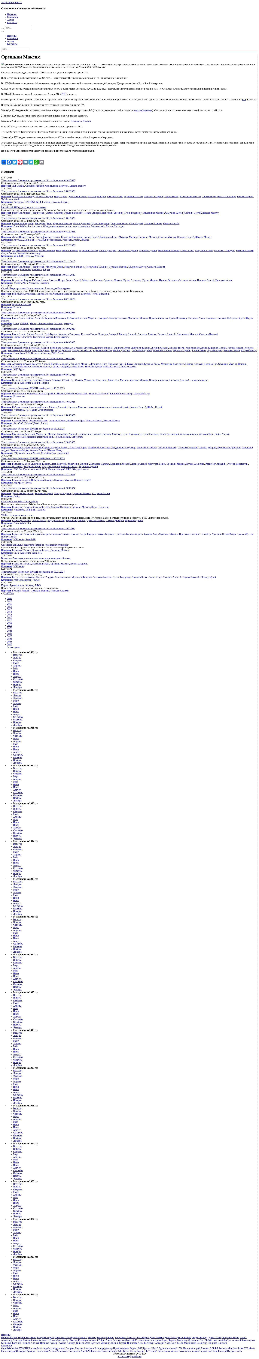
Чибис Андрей (222, 434)
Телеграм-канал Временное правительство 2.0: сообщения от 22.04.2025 (38, 442)
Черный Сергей (245, 196)
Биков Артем (18, 318)
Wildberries (25, 226)
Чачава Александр (226, 196)
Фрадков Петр (206, 434)
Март (16, 663)
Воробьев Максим (79, 364)
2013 (9, 609)
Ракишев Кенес (139, 577)
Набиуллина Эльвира (67, 250)
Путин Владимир (133, 212)
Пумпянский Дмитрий (229, 447)
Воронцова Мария (21, 280)
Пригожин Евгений (112, 212)
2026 (9, 644)
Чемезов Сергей (171, 223)
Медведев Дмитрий (98, 318)
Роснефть (67, 239)
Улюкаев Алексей (172, 577)
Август (17, 676)
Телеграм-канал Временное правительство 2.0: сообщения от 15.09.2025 (38, 329)
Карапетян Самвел (38, 407)
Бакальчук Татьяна (21, 507)
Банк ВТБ (29, 239)
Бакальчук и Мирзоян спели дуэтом (19, 501)
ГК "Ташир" (31, 410)
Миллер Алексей (118, 318)
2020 (9, 628)
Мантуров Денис (43, 223)
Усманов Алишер (153, 223)
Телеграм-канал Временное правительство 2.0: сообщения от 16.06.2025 (38, 415)
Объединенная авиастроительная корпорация (66, 226)
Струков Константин (237, 463)
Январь (17, 657)
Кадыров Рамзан (51, 237)
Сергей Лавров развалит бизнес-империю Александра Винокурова (35, 288)
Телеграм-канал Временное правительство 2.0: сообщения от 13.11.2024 (38, 474)
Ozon (16, 226)
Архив (10, 19)
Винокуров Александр (23, 293)
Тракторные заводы (43, 337)
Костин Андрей (236, 347)
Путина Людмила (168, 280)
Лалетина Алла (62, 577)
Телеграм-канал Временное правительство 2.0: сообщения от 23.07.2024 (38, 528)
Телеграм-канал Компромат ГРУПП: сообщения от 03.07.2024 (33, 571)
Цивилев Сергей (185, 237)
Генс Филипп (19, 393)
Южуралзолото (62, 337)
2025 (9, 641)
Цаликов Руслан (93, 366)
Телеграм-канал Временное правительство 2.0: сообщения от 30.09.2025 (38, 312)
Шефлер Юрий (208, 577)
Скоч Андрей (136, 223)
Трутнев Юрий (214, 350)
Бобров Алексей (35, 318)
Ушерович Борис (32, 466)
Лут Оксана (18, 185)
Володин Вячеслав (83, 347)
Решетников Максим (190, 196)
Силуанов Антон (174, 212)
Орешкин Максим (34, 185)
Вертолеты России (40, 353)
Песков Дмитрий (92, 212)
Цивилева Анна (223, 280)
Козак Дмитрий (135, 364)
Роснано (17, 307)
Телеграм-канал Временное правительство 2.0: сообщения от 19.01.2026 (38, 218)
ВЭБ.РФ (24, 323)
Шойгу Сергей (128, 366)
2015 (9, 614)
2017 (9, 620)
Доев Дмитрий (58, 463)
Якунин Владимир (88, 466)
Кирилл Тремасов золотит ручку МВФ (21, 585)
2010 (9, 601)
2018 (9, 622)
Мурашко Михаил (128, 237)
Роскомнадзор (98, 226)
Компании (12, 17)
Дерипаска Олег (122, 347)
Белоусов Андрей (41, 364)
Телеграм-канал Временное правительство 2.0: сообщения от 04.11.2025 (38, 299)
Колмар (17, 283)
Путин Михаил (150, 280)
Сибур (16, 496)
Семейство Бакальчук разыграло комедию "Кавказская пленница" (35, 544)
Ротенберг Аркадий (215, 463)
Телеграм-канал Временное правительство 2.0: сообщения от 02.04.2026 (38, 180)
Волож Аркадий (44, 196)
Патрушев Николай (188, 447)
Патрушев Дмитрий (179, 380)
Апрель (17, 665)
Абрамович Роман (21, 364)
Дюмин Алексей (54, 212)
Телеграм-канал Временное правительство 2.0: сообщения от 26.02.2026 (38, 191)
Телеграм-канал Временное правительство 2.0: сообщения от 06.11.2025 (38, 275)
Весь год (17, 655)
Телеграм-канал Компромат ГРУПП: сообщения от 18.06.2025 (33, 388)
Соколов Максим (167, 237)
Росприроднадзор (22, 580)
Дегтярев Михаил (103, 347)
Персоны (11, 14)
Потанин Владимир (154, 196)
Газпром (29, 256)
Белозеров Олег (20, 347)
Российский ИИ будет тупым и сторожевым (23, 207)
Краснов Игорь (56, 280)
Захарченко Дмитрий (78, 463)
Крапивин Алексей (120, 463)
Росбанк (46, 202)
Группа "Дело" (32, 423)
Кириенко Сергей (217, 347)
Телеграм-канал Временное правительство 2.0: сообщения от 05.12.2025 (38, 231)
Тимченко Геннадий (224, 250)
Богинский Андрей (39, 347)
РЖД (38, 202)
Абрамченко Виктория (23, 250)
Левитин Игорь (115, 196)
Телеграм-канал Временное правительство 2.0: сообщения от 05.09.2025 (38, 342)
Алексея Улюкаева (142, 110)
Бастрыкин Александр (23, 196)
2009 (9, 598)
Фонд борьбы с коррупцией (55, 453)
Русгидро (119, 226)
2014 (9, 612)
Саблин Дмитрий (60, 366)
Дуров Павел (18, 237)
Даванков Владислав (22, 493)
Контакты (12, 22)
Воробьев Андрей (21, 212)
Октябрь (17, 682)
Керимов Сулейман (60, 507)
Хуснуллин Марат (19, 450)
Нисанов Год (210, 364)
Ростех (109, 226)
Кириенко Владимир (22, 223)
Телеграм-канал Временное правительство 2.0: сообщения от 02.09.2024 (38, 488)
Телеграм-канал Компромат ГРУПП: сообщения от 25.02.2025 (33, 458)
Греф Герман (60, 196)
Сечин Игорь (187, 250)
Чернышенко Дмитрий (56, 185)
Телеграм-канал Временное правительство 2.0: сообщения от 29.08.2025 (38, 358)
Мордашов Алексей (67, 434)
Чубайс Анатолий (10, 199)
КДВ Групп (19, 369)
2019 (9, 625)
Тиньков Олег (209, 196)
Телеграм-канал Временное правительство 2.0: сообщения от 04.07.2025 (38, 374)
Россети (58, 323)
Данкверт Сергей (61, 380)
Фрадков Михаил (189, 434)
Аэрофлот (37, 226)
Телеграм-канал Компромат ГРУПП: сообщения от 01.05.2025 (33, 428)
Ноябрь (17, 684)
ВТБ (63, 94)
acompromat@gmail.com (129, 1356)
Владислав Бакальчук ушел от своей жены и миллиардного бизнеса (35, 558)
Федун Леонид (8, 253)
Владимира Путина (81, 121)
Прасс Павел (171, 196)
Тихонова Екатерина (11, 466)
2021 (9, 631)
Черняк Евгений (191, 577)
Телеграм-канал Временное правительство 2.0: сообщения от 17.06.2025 (38, 401)
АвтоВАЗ (18, 239)
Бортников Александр (61, 347)
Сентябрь (18, 679)
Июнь (16, 671)
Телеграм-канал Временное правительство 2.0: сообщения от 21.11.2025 (38, 261)
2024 (9, 639)
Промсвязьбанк (45, 323)
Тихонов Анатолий (99, 393)
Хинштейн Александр (29, 253)
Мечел (33, 323)
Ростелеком (19, 396)
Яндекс (64, 202)
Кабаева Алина (40, 280)
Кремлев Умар (150, 534)
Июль (16, 673)
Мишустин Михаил (74, 266)
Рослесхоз (33, 283)
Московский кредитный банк (38, 437)
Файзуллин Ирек (235, 318)
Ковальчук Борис (78, 447)
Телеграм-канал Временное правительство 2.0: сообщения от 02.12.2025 (38, 245)
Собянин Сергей (192, 212)
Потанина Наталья (162, 350)
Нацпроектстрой (56, 469)
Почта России (32, 453)
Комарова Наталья (99, 463)
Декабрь (17, 687)
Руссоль (56, 202)
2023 (9, 636)
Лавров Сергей (91, 237)
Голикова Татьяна (42, 380)
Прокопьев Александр (99, 407)
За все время (13, 647)
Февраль (17, 660)
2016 (9, 617)
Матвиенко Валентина (172, 364)
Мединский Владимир (123, 447)
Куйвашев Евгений (77, 318)
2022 (9, 633)
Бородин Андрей (45, 577)
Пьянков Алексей (167, 334)
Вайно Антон (39, 520)
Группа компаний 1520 (35, 469)
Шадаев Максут (78, 185)
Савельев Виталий (169, 434)
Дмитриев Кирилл (77, 196)
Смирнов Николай (216, 318)
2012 (9, 606)
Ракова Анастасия (41, 366)
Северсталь (77, 437)
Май (15, 668)
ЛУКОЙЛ (30, 202)
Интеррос (18, 202)
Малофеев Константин (19, 350)
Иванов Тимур (34, 237)
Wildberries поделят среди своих (17, 515)
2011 (9, 604)
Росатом (27, 337)
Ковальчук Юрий (97, 196)
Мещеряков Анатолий (23, 434)
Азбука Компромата (11, 2)
